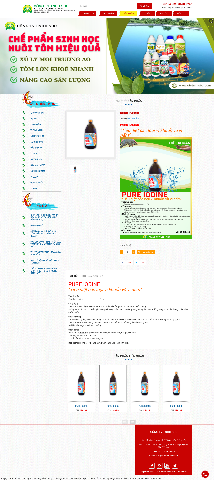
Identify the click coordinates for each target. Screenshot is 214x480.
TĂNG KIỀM (35, 124)
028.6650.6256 (169, 451)
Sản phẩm (128, 13)
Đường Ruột (36, 183)
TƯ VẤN (147, 13)
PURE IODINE (81, 406)
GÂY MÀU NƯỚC (37, 165)
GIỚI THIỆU (109, 13)
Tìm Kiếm (144, 6)
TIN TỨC (163, 13)
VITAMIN (34, 177)
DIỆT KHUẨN (36, 159)
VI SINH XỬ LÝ (36, 130)
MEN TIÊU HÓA (37, 136)
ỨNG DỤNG (35, 225)
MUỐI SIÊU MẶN (38, 171)
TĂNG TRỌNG (36, 142)
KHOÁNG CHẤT (37, 113)
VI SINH (34, 188)
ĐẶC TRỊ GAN (36, 148)
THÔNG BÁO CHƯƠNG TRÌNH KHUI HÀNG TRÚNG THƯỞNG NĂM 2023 (43, 270)
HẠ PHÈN (34, 118)
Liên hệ (181, 13)
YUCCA (33, 153)
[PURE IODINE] (75, 169)
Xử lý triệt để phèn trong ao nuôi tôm (45, 253)
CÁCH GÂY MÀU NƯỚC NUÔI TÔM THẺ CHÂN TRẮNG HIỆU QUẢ (43, 233)
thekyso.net (164, 475)
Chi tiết (74, 275)
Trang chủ (88, 13)
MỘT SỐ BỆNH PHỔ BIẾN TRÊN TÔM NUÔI (44, 261)
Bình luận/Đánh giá (92, 275)
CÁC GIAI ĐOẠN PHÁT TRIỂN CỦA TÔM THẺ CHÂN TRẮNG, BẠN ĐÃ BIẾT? (45, 244)
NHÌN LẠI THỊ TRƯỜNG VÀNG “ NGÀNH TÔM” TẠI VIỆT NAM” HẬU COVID (44, 217)
